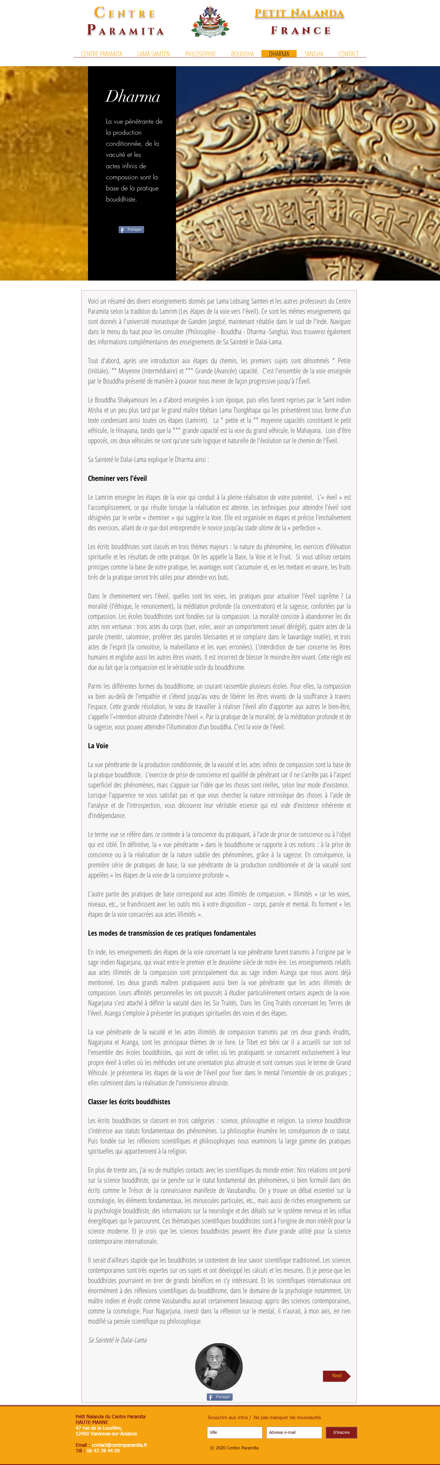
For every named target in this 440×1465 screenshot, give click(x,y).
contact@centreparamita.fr (119, 1445)
